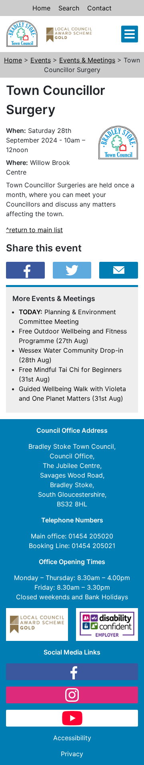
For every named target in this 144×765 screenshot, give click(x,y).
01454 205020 (90, 536)
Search (68, 8)
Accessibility (72, 738)
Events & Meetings (87, 60)
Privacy (72, 754)
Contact (99, 8)
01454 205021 (93, 546)
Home (41, 8)
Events (40, 60)
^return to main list (34, 230)
